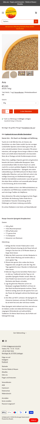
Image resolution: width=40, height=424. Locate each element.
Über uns (6, 2)
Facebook (5, 362)
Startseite (5, 366)
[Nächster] (35, 52)
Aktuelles (20, 4)
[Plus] (11, 111)
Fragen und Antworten (17, 2)
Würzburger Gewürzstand (21, 417)
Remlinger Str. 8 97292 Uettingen (12, 353)
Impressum (5, 388)
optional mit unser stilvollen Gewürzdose (18, 134)
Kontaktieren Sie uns (28, 128)
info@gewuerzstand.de (14, 346)
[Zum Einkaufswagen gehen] (36, 12)
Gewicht (4, 99)
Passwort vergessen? (8, 404)
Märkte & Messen (30, 2)
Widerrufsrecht (6, 393)
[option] (20, 52)
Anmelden (5, 398)
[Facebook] (3, 341)
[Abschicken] (36, 21)
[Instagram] (6, 341)
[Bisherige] (4, 52)
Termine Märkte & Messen (10, 369)
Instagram (5, 359)
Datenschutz (6, 391)
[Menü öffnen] (3, 12)
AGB (3, 385)
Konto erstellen (6, 401)
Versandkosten (19, 92)
